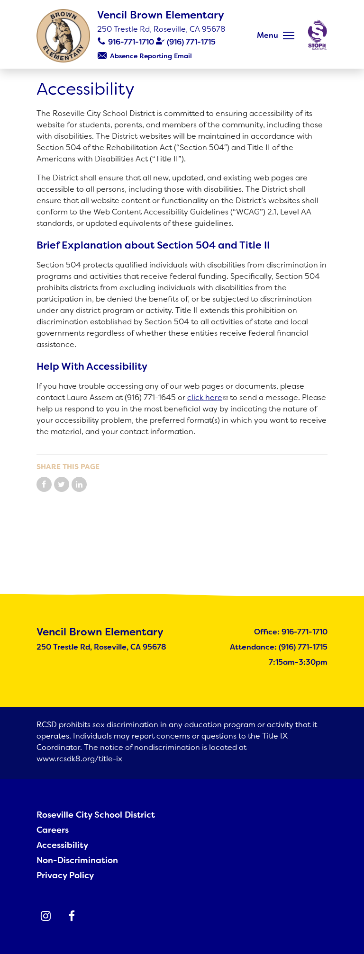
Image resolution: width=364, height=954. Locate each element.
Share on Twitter (61, 484)
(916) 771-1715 (191, 42)
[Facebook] (71, 916)
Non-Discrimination (77, 860)
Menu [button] (267, 35)
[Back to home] (63, 35)
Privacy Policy (65, 875)
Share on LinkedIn (79, 484)
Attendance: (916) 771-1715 (279, 647)
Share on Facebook (44, 484)
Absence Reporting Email (151, 56)
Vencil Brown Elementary (160, 15)
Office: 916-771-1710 (291, 632)
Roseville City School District (95, 814)
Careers (52, 830)
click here (204, 397)
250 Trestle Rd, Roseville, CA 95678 (161, 29)
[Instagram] (45, 916)
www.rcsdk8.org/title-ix (79, 759)
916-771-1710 (131, 42)
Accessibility (62, 845)
